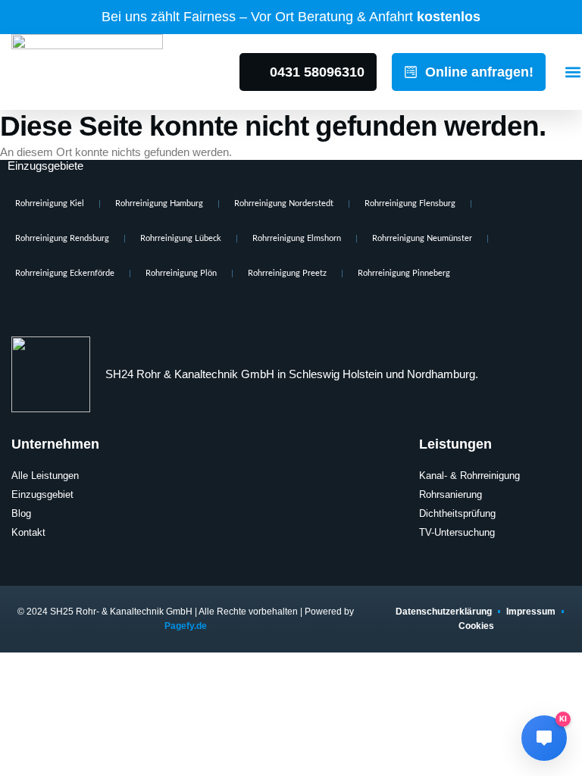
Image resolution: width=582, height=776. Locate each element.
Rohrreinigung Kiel (49, 203)
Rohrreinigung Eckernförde (64, 273)
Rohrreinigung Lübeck (180, 238)
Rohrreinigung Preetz (287, 273)
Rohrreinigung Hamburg (159, 203)
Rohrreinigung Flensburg (410, 203)
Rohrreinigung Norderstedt (283, 203)
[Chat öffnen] (544, 738)
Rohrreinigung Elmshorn (296, 238)
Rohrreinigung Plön (181, 273)
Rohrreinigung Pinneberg (404, 273)
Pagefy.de (185, 626)
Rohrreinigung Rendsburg (62, 238)
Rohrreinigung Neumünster (422, 238)
